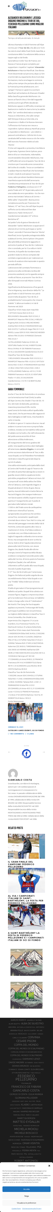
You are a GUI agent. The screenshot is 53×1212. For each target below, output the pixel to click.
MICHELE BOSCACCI (26, 1132)
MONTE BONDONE (16, 1136)
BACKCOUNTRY (30, 1030)
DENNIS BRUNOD (20, 1066)
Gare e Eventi (24, 730)
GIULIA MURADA (35, 1094)
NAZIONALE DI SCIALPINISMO (32, 1140)
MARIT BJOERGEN (26, 1118)
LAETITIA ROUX (36, 1105)
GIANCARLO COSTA (26, 1090)
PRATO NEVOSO (17, 1154)
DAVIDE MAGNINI (16, 1062)
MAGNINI (16, 1111)
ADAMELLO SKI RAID (34, 1020)
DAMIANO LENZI (31, 1058)
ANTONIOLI (40, 1027)
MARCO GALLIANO (32, 1115)
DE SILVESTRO (35, 1066)
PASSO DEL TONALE (18, 1147)
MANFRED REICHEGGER (30, 1112)
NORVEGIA (17, 1143)
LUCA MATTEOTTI (15, 1108)
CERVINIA (34, 1037)
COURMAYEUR (17, 1059)
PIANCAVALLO (16, 1150)
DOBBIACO (13, 1069)
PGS (39, 1147)
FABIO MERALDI (36, 1073)
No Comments (17, 734)
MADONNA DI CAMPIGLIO (32, 1108)
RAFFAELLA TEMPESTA (26, 1157)
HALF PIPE (32, 1101)
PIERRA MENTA (29, 1150)
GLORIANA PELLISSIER (26, 1097)
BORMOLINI (13, 1034)
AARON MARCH (18, 1020)
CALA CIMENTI (32, 1034)
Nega (26, 1196)
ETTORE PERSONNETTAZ (21, 1073)
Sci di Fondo (38, 730)
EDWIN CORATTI (24, 1069)
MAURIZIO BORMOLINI (31, 1125)
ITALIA (38, 1101)
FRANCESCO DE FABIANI (26, 1086)
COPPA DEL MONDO (26, 1044)
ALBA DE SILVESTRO (32, 1023)
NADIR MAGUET (37, 1137)
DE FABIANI (29, 1062)
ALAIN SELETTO (14, 1024)
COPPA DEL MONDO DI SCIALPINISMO (26, 1048)
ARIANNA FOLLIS (16, 1030)
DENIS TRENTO (39, 1062)
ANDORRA (12, 1027)
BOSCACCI (22, 1034)
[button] (49, 1165)
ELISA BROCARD (37, 1069)
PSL (25, 1154)
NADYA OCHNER (14, 1140)
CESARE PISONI (26, 1041)
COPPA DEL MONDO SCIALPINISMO (26, 1055)
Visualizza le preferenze (26, 1203)
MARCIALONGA (19, 1115)
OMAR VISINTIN (31, 1143)
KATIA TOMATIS (15, 1105)
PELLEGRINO (31, 1147)
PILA (38, 1150)
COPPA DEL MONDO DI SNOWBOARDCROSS (26, 1052)
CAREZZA (40, 1034)
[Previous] (14, 752)
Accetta (26, 1189)
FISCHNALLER (26, 1083)
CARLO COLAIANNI (19, 1038)
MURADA (27, 1136)
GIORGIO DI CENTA (18, 1094)
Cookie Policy (16, 1208)
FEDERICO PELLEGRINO (26, 1077)
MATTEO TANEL (17, 1125)
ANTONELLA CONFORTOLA (26, 1027)
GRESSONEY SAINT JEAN (20, 1101)
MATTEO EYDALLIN (26, 1121)
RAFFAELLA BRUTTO (34, 1154)
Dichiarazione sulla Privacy (32, 1208)
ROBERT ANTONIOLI (26, 1160)
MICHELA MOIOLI (26, 1129)
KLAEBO (25, 1104)
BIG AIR (39, 1030)
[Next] (38, 752)
